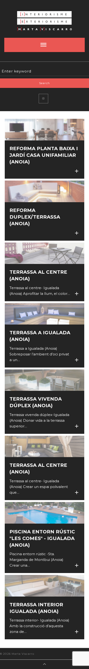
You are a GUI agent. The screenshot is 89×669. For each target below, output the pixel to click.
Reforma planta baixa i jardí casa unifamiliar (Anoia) (43, 155)
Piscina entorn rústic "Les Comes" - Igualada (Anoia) (42, 538)
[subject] (44, 45)
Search (44, 83)
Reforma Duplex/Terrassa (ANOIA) (34, 216)
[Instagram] (43, 98)
